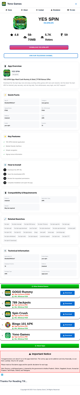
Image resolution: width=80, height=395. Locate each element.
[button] (40, 286)
